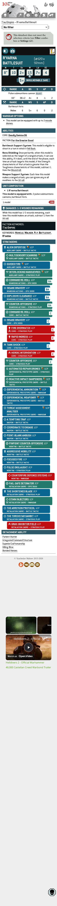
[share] (46, 637)
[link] (10, 638)
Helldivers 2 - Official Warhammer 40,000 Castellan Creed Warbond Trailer (28, 639)
